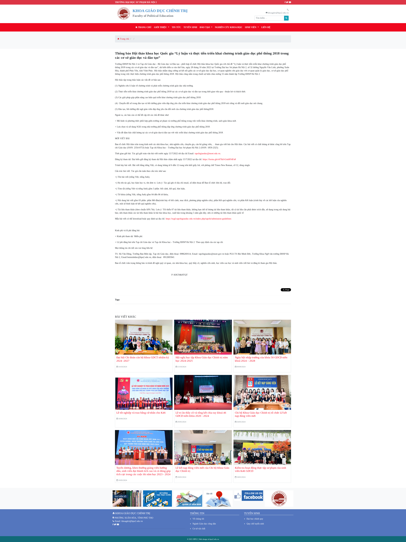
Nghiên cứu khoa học (228, 27)
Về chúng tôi (198, 519)
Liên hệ (265, 27)
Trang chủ (144, 27)
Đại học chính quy (255, 519)
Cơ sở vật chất (199, 528)
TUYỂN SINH (190, 27)
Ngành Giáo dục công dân (204, 524)
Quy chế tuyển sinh (255, 524)
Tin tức (176, 27)
